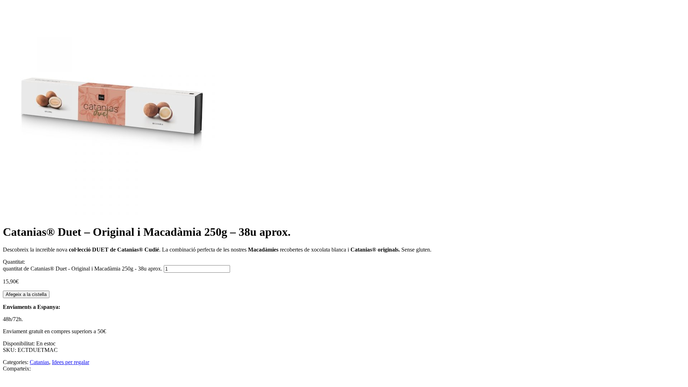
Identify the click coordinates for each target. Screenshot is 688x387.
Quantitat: (14, 262)
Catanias (39, 362)
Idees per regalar (70, 362)
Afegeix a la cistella (26, 294)
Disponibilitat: (19, 343)
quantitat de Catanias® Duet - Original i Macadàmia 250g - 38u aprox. (82, 269)
